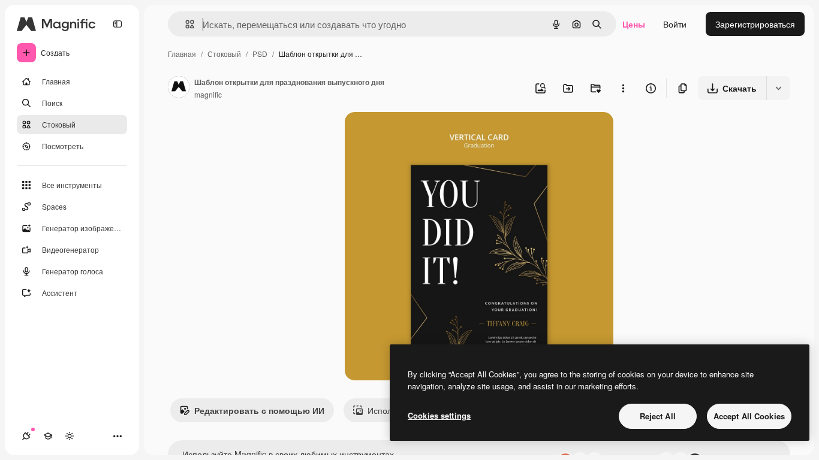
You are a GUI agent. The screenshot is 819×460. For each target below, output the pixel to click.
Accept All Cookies (749, 416)
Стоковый (224, 54)
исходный (425, 135)
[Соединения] (26, 436)
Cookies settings (439, 415)
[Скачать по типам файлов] (778, 88)
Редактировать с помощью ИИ (259, 410)
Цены (633, 24)
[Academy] (48, 436)
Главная (182, 54)
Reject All (658, 416)
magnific (208, 94)
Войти (674, 24)
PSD (259, 54)
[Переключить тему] (69, 436)
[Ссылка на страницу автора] (178, 88)
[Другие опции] (623, 88)
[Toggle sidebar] (117, 24)
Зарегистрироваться (755, 24)
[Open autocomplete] (184, 24)
